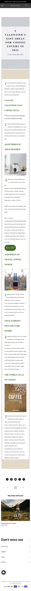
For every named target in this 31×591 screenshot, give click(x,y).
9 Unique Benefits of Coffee (8, 523)
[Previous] (2, 512)
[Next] (28, 512)
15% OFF (10, 248)
